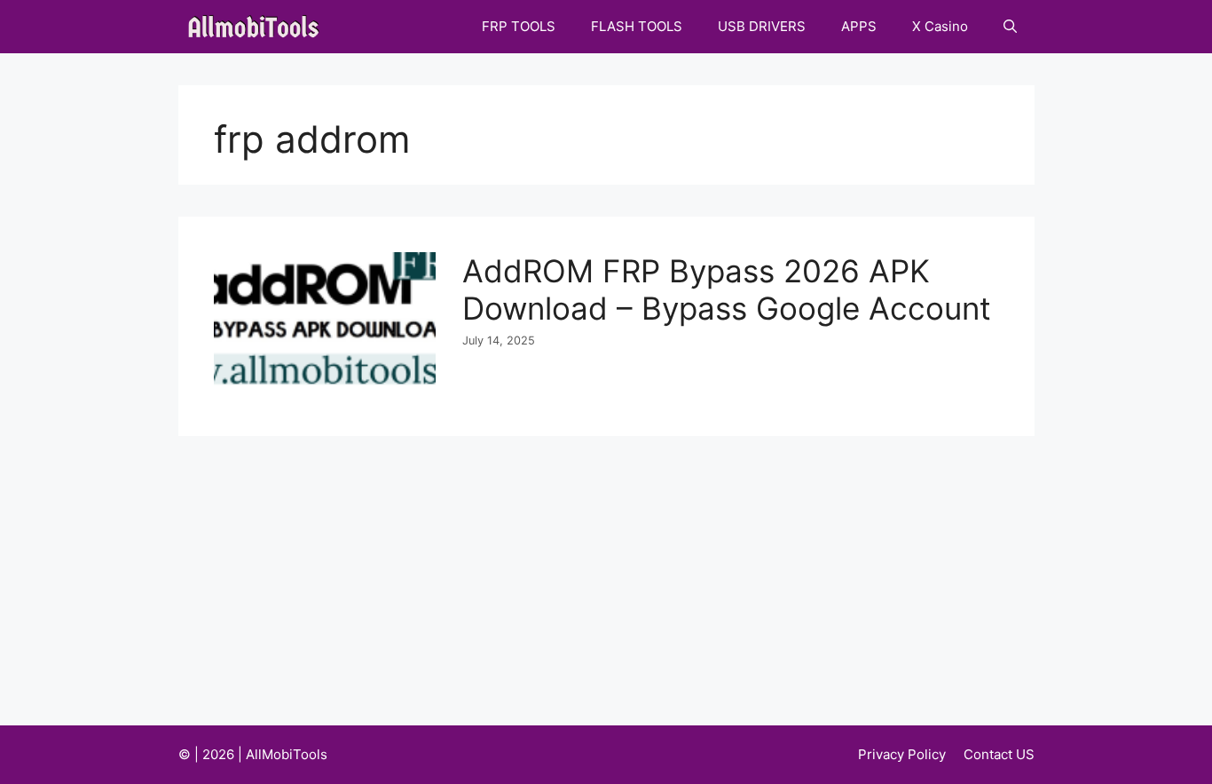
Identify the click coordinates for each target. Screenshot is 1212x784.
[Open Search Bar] (1010, 26)
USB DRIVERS (762, 26)
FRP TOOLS (518, 26)
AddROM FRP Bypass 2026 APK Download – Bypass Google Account (726, 289)
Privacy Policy (902, 754)
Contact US (999, 754)
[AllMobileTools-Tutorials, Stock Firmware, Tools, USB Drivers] (258, 26)
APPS (859, 26)
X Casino (940, 26)
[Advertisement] (606, 569)
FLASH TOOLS (636, 26)
